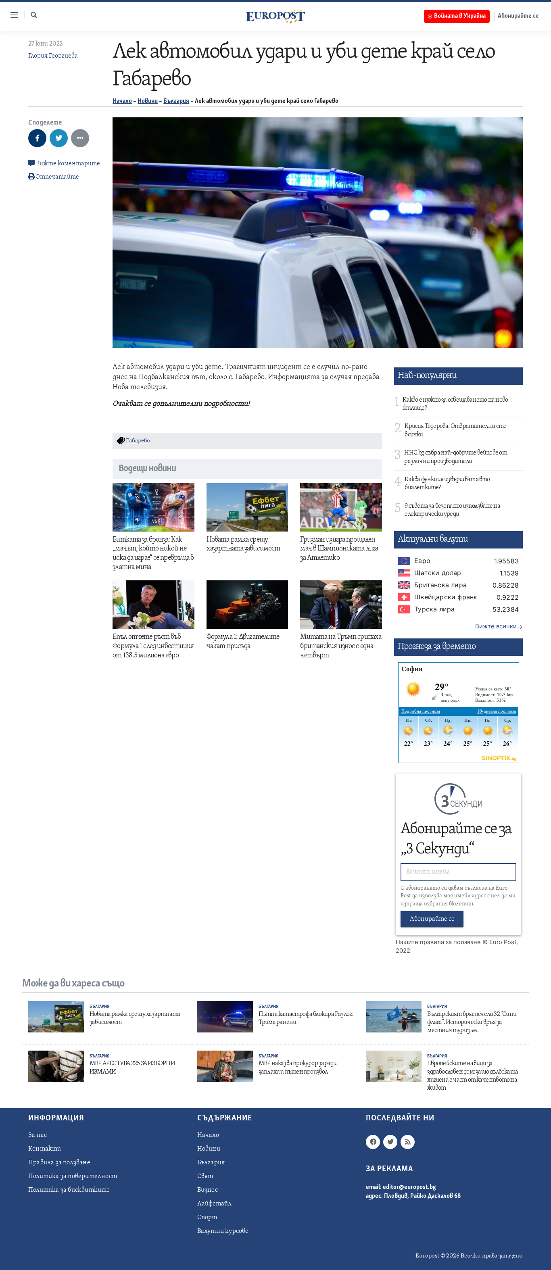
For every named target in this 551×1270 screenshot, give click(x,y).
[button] (34, 15)
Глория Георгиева (53, 56)
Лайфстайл (214, 1204)
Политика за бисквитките (69, 1190)
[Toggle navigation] (11, 15)
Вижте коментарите (67, 164)
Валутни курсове (223, 1231)
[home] (275, 16)
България (176, 101)
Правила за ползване (59, 1162)
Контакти (44, 1149)
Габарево (138, 441)
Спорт (207, 1217)
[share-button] (37, 138)
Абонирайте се (518, 16)
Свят (205, 1176)
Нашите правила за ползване (438, 942)
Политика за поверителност (72, 1176)
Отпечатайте (57, 177)
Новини (148, 101)
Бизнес (207, 1190)
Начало (122, 101)
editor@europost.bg (409, 1187)
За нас (37, 1135)
